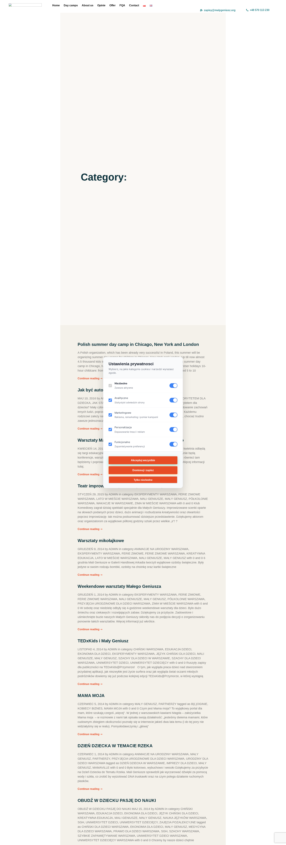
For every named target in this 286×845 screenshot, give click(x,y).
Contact (134, 5)
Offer (112, 5)
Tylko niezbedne (143, 479)
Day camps (71, 5)
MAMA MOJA (91, 695)
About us (87, 5)
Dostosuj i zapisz (143, 470)
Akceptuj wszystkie (143, 460)
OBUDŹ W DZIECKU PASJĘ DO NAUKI (117, 800)
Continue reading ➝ (90, 378)
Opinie (101, 5)
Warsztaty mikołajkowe (101, 540)
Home (56, 5)
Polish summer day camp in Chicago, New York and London (138, 344)
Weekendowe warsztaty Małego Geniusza (119, 586)
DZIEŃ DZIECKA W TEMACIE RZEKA (115, 745)
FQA (122, 5)
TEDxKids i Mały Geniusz (103, 640)
